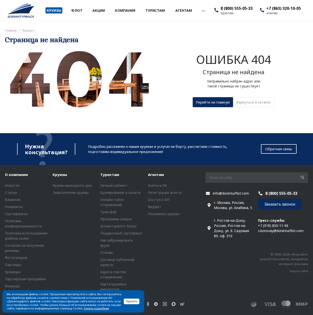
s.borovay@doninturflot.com (280, 230)
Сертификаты (16, 213)
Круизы (60, 174)
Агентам (156, 174)
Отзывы (106, 252)
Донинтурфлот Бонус (118, 226)
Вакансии (13, 199)
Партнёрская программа (25, 279)
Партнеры (13, 264)
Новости (12, 185)
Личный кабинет (113, 185)
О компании (16, 174)
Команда (12, 286)
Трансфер (108, 212)
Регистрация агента (164, 192)
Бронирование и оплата (120, 192)
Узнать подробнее (96, 308)
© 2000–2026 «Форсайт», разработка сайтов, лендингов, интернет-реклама (284, 259)
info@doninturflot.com (231, 193)
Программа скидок (116, 219)
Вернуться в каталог (253, 102)
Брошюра (13, 271)
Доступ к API (159, 199)
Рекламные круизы (163, 213)
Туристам (109, 174)
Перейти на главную (213, 102)
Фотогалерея (16, 257)
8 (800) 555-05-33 (237, 8)
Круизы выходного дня (72, 185)
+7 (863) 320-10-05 (283, 8)
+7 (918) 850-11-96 (273, 225)
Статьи (11, 192)
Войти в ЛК (157, 185)
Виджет (154, 206)
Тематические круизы (71, 192)
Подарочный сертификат (121, 233)
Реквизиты (14, 206)
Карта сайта (299, 271)
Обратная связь (278, 149)
